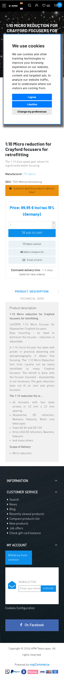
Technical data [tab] (32, 298)
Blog (12, 509)
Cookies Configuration (20, 608)
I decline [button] (32, 104)
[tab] (32, 480)
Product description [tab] (32, 291)
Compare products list (24, 519)
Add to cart (33, 233)
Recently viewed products (26, 514)
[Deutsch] (21, 3)
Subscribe (48, 589)
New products (18, 523)
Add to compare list (33, 252)
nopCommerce (39, 664)
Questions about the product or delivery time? (34, 190)
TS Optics (30, 174)
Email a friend (34, 260)
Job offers (16, 528)
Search (14, 500)
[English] (21, 8)
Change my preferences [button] (32, 111)
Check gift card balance (25, 533)
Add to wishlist (33, 244)
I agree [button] (32, 97)
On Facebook (34, 625)
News (13, 504)
